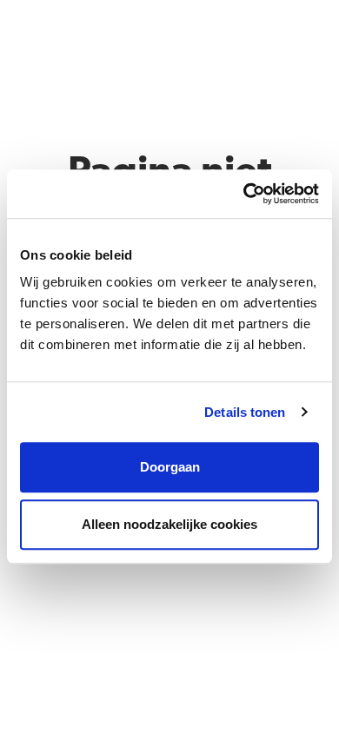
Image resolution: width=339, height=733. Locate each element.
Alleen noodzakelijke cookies (169, 524)
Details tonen (244, 412)
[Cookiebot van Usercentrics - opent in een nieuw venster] (244, 193)
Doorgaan (170, 466)
